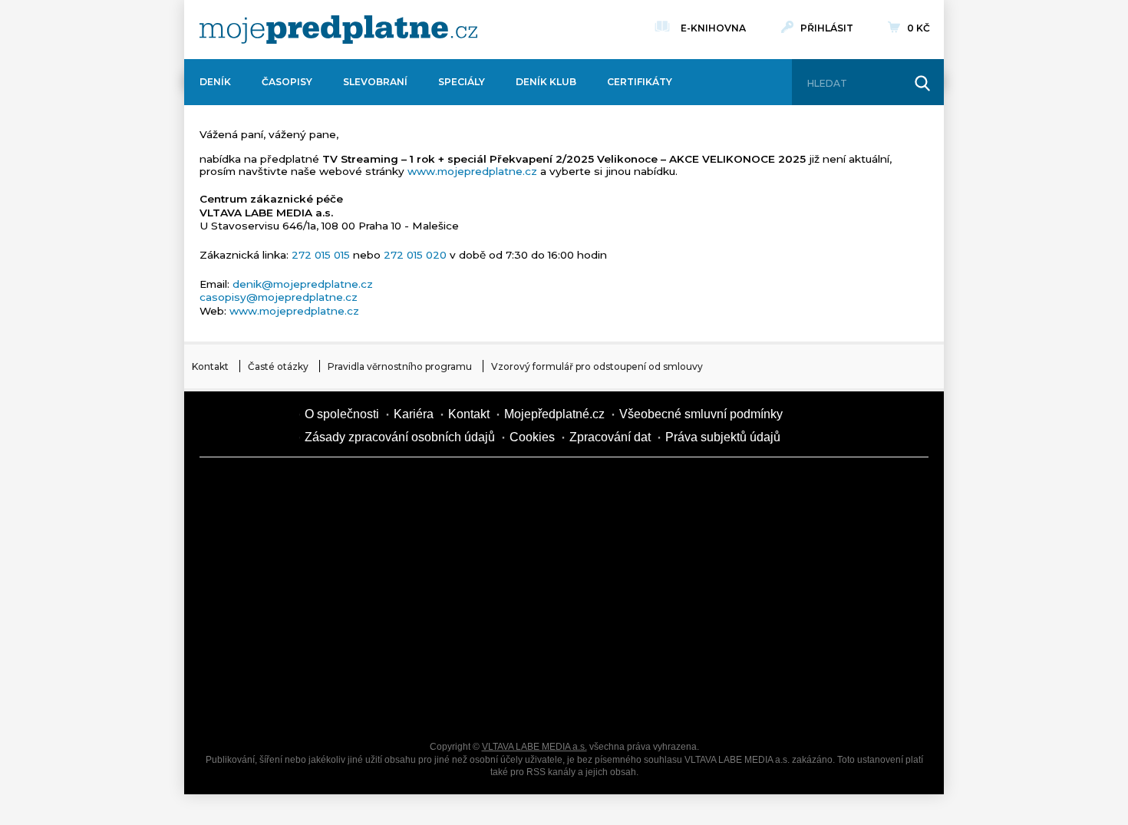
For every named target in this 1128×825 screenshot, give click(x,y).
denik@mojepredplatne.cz (303, 284)
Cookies (532, 437)
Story (648, 595)
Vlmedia (246, 425)
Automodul (257, 703)
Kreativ (779, 649)
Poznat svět (387, 703)
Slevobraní (375, 81)
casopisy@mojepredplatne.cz (279, 297)
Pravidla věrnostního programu (400, 366)
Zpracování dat (610, 437)
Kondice (257, 542)
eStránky (779, 595)
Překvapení (518, 649)
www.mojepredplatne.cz (472, 171)
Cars (257, 649)
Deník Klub (546, 81)
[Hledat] (922, 83)
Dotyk (387, 488)
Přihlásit (826, 28)
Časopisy (287, 81)
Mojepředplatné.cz (554, 414)
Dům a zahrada (779, 488)
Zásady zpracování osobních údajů (400, 437)
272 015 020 (415, 255)
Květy (387, 595)
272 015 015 (321, 255)
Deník (215, 81)
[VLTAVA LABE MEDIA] (338, 29)
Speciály (461, 81)
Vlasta (257, 595)
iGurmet (387, 649)
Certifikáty (639, 81)
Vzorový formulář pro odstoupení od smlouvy (597, 366)
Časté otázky (278, 366)
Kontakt (210, 366)
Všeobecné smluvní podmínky (701, 414)
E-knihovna (713, 28)
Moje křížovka (648, 488)
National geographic (648, 649)
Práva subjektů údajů (722, 437)
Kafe (518, 542)
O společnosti (342, 414)
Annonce (518, 595)
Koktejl (648, 703)
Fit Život (518, 488)
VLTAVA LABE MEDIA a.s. (534, 746)
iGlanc (518, 703)
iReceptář (648, 542)
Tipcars (779, 542)
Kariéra (414, 414)
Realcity (387, 542)
